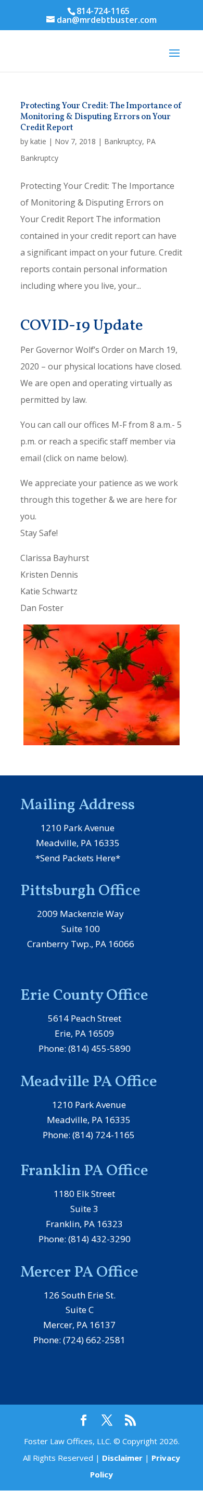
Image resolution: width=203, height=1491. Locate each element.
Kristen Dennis (49, 574)
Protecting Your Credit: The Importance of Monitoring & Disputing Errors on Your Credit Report (101, 117)
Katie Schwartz (49, 591)
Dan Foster (42, 608)
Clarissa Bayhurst (54, 558)
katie (38, 141)
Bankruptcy (123, 141)
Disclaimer (122, 1457)
